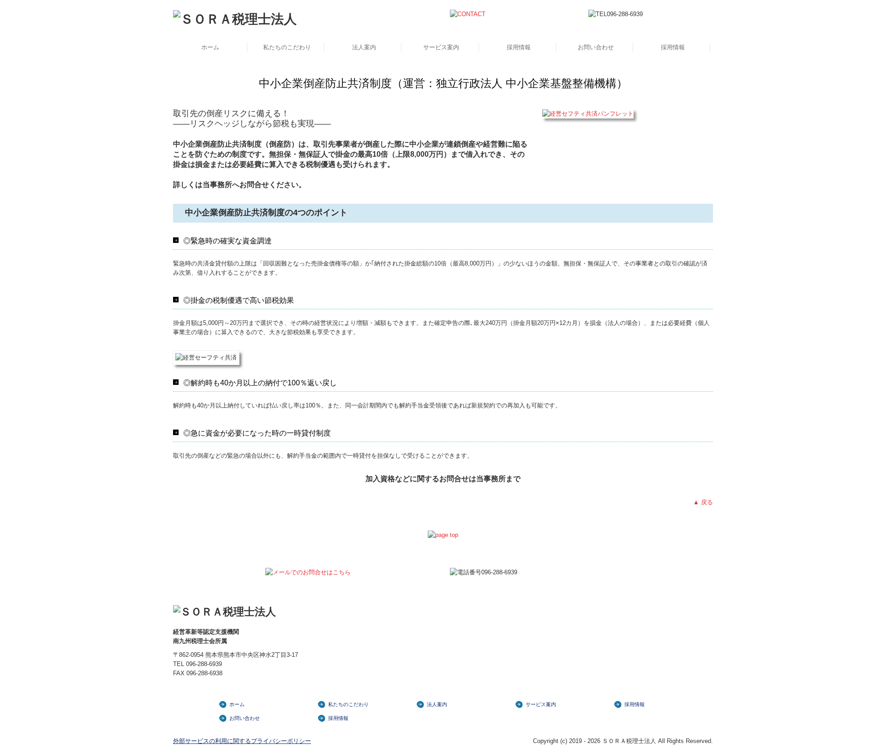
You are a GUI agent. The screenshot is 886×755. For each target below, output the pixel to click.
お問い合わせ (596, 47)
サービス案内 (441, 47)
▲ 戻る (703, 502)
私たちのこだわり (287, 47)
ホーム (210, 47)
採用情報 (519, 47)
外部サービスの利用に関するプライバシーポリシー (242, 740)
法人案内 (364, 47)
